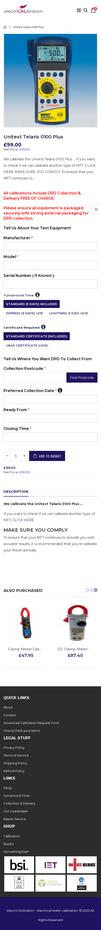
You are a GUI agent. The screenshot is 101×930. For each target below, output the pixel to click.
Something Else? (16, 851)
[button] (87, 590)
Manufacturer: (18, 238)
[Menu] (79, 10)
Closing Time (17, 428)
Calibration (12, 836)
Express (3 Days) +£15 (24, 313)
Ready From (17, 410)
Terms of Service (16, 755)
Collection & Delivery (19, 803)
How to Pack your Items (22, 730)
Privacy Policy (14, 747)
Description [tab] (16, 491)
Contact (10, 715)
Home (5, 26)
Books (8, 844)
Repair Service (15, 819)
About (8, 707)
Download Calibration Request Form (31, 723)
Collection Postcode (25, 368)
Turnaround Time (16, 795)
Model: (11, 257)
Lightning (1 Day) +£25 (68, 313)
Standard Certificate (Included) (36, 336)
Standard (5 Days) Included (31, 304)
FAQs (8, 788)
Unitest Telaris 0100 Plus (33, 137)
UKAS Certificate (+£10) (27, 345)
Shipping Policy (15, 763)
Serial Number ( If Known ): (29, 275)
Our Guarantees (16, 811)
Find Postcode (82, 378)
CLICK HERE (23, 520)
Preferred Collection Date (33, 390)
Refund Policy (14, 771)
